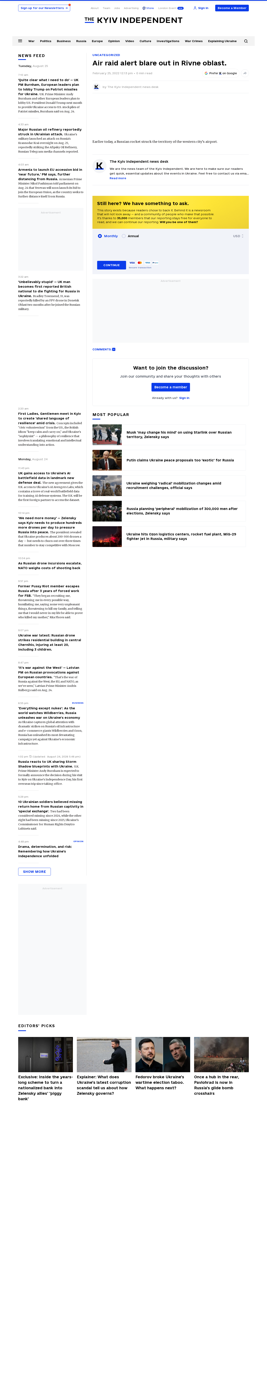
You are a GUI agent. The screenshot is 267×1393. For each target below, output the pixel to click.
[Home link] (133, 20)
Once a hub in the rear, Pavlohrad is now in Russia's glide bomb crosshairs (216, 1085)
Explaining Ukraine (222, 41)
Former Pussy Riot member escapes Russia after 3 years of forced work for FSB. (48, 590)
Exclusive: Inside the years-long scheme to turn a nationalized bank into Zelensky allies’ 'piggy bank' (45, 1088)
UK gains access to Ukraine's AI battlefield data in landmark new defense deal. (46, 477)
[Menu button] (20, 41)
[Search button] (246, 41)
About (95, 8)
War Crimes (194, 41)
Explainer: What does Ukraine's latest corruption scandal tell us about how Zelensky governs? (104, 1085)
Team (106, 8)
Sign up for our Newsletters (44, 8)
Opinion (114, 41)
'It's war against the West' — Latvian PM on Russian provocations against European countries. (48, 672)
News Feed (31, 55)
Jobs (117, 8)
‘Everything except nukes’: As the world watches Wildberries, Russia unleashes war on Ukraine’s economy (49, 712)
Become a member (170, 387)
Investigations (168, 41)
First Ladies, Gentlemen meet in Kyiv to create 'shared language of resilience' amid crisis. (49, 418)
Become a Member (232, 8)
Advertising (131, 8)
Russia (81, 41)
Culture (145, 41)
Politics (45, 41)
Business (64, 41)
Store (150, 8)
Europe (97, 41)
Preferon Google (223, 73)
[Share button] (245, 73)
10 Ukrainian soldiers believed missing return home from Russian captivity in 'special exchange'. (50, 806)
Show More (34, 871)
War (31, 41)
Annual (133, 236)
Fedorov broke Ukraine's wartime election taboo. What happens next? (159, 1082)
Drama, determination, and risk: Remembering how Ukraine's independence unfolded (45, 851)
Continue (111, 265)
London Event (167, 8)
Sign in (184, 398)
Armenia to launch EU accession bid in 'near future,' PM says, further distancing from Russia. (50, 174)
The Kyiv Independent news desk (133, 87)
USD (236, 236)
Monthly (111, 236)
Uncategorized (106, 55)
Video (129, 41)
